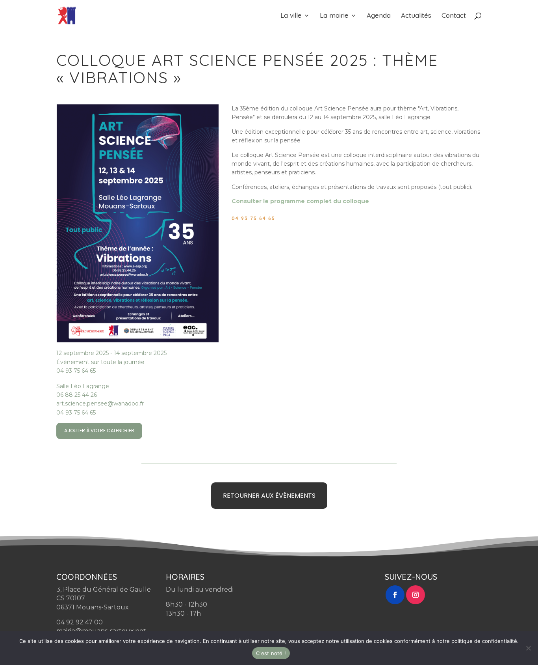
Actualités (416, 16)
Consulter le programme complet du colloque (300, 201)
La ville (291, 16)
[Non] (528, 648)
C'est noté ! (271, 653)
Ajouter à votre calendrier (99, 430)
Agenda (379, 16)
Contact (454, 16)
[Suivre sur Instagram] (415, 594)
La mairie (334, 16)
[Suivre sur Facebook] (395, 594)
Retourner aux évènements (269, 495)
